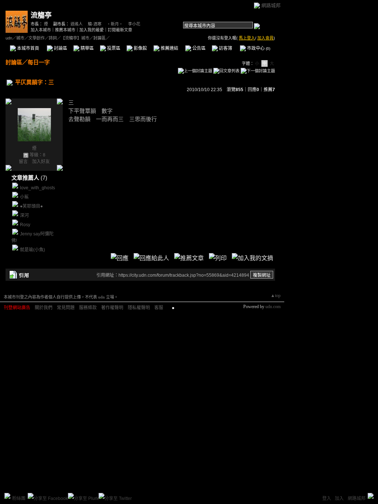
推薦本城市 (65, 30)
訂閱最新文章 (120, 30)
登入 (326, 498)
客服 (158, 307)
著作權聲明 (112, 307)
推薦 (269, 89)
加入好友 (41, 161)
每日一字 (39, 62)
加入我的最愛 (91, 30)
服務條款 (88, 307)
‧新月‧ (115, 24)
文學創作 (36, 38)
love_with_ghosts (37, 187)
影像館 (140, 48)
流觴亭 (41, 15)
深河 (24, 215)
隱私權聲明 (139, 307)
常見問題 (66, 307)
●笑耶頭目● (31, 206)
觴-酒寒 (95, 24)
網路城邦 (271, 5)
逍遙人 (77, 24)
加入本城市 (41, 30)
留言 (23, 161)
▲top (276, 295)
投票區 (113, 48)
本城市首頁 (27, 48)
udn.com (273, 306)
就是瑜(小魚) (32, 249)
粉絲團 (18, 498)
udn (9, 38)
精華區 (86, 48)
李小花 (134, 24)
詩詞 (53, 38)
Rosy (25, 224)
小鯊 (24, 197)
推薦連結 (168, 48)
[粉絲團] (7, 496)
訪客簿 (225, 48)
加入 (339, 498)
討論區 (60, 48)
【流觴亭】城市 (75, 38)
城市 (20, 38)
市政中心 (258, 48)
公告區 (198, 48)
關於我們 (43, 307)
